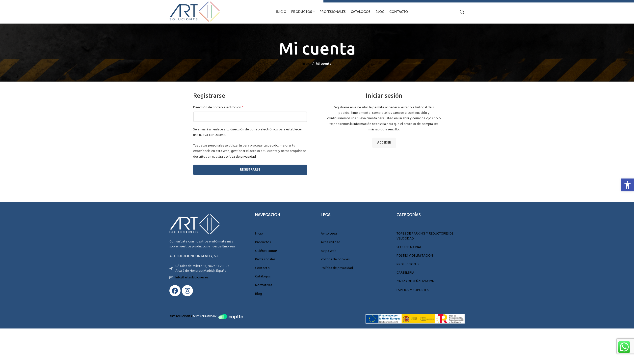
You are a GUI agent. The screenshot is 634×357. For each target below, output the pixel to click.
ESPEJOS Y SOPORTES (412, 290)
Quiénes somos (266, 251)
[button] (627, 184)
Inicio (306, 64)
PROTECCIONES (407, 264)
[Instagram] (187, 290)
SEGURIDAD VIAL (409, 247)
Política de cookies (335, 259)
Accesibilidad (330, 242)
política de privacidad (240, 157)
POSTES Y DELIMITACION (414, 255)
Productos (263, 242)
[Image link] (196, 224)
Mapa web (329, 251)
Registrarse (250, 169)
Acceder (384, 142)
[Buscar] (462, 12)
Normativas (263, 285)
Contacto (262, 268)
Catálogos (262, 276)
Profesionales (265, 259)
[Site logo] (196, 12)
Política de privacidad (337, 268)
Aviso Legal (329, 233)
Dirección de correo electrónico (218, 107)
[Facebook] (175, 290)
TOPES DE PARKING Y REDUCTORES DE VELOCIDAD (424, 236)
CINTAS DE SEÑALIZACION (415, 281)
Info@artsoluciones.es (191, 277)
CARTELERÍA (405, 272)
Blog (258, 294)
